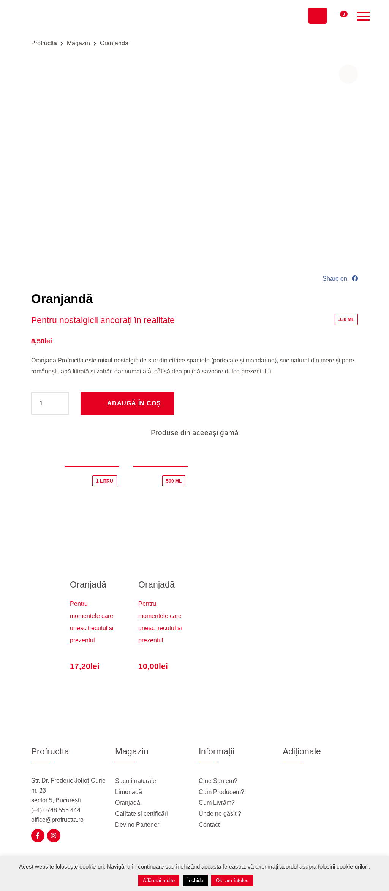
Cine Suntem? (218, 781)
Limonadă (128, 792)
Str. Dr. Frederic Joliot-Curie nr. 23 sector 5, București (68, 790)
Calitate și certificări (141, 813)
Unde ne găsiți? (220, 813)
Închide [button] (195, 880)
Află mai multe (159, 880)
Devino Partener (137, 824)
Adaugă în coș (134, 403)
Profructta (44, 43)
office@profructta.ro (57, 819)
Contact (209, 824)
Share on (336, 278)
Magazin (78, 43)
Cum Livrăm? (217, 802)
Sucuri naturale (135, 781)
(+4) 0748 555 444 (56, 810)
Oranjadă (88, 584)
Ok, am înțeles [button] (232, 880)
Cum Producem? (221, 792)
